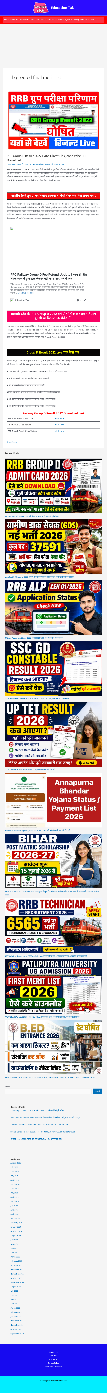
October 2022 (16, 1278)
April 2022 (14, 1303)
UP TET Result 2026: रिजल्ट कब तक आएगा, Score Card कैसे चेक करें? (36, 1139)
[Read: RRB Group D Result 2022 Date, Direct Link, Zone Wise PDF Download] (53, 120)
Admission (14, 19)
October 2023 (16, 1231)
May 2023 (14, 1248)
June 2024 (14, 1209)
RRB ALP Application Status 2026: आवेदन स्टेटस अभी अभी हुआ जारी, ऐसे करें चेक (39, 1124)
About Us (53, 1355)
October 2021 (15, 1329)
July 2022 (14, 1291)
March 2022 (15, 1308)
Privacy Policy (53, 1363)
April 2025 (14, 1197)
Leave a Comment (14, 164)
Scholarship (52, 19)
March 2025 (15, 1201)
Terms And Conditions (53, 1366)
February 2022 (16, 1312)
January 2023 (15, 1265)
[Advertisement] (53, 44)
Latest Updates (38, 164)
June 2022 (14, 1295)
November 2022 (17, 1273)
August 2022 (15, 1286)
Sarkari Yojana (64, 19)
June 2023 (14, 1244)
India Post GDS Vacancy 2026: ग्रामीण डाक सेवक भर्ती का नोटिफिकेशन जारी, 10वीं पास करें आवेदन (45, 1117)
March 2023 (15, 1256)
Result (43, 19)
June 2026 (14, 1171)
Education (89, 19)
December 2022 (16, 1269)
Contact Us (53, 1352)
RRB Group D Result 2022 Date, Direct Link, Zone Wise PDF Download (47, 158)
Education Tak (62, 8)
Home (5, 19)
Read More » (12, 442)
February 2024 (16, 1222)
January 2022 (15, 1316)
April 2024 (14, 1214)
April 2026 (14, 1180)
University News (77, 19)
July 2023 (14, 1239)
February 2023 (16, 1261)
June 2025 (14, 1188)
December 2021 (16, 1320)
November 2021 (16, 1325)
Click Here (59, 424)
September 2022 (17, 1282)
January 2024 (15, 1227)
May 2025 (14, 1192)
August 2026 (15, 1162)
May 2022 (14, 1299)
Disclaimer (53, 1359)
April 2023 (14, 1252)
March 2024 (15, 1218)
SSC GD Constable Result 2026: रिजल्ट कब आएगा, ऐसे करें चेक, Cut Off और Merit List (42, 1131)
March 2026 (15, 1184)
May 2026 (14, 1175)
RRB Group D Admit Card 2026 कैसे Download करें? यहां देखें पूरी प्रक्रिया (37, 1110)
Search (7, 1086)
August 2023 (15, 1235)
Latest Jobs (35, 19)
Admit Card (24, 19)
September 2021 (17, 1333)
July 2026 (14, 1167)
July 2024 (14, 1205)
